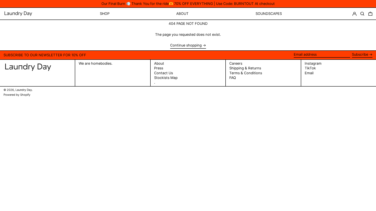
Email (309, 73)
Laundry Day (23, 89)
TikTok (310, 68)
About (159, 63)
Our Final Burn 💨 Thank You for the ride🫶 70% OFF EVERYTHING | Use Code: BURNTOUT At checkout (188, 4)
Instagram (313, 63)
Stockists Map (166, 78)
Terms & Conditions (245, 73)
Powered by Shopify (17, 94)
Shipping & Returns (245, 68)
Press (158, 68)
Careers (235, 63)
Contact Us (163, 73)
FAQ (232, 78)
